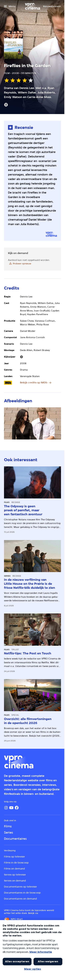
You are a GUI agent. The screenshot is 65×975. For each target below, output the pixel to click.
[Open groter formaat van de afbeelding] (32, 423)
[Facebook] (17, 808)
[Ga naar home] (32, 6)
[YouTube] (11, 808)
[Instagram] (6, 808)
